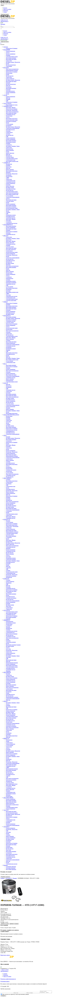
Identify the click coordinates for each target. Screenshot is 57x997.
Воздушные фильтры (11, 869)
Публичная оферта (5, 981)
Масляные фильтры (10, 868)
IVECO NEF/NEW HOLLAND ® (11, 414)
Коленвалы (8, 87)
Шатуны (8, 85)
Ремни (7, 74)
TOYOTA (5, 47)
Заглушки (8, 220)
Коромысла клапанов (11, 121)
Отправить (3, 995)
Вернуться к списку (5, 955)
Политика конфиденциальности (8, 979)
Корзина (3, 24)
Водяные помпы (10, 187)
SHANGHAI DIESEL (8, 797)
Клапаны (8, 89)
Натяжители (9, 155)
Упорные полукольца (11, 470)
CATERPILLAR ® (7, 106)
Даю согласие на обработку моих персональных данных (15, 994)
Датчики (8, 133)
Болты (7, 63)
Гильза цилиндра (10, 78)
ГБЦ (7, 100)
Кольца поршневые (10, 53)
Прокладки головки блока (12, 804)
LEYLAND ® (6, 610)
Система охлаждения (11, 300)
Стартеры (8, 567)
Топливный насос (10, 431)
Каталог (5, 7)
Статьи (5, 12)
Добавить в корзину (14, 923)
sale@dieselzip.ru (4, 21)
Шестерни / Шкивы (10, 107)
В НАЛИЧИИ (6, 49)
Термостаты (9, 60)
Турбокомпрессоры (10, 160)
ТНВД (7, 177)
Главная (2, 878)
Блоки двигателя (10, 153)
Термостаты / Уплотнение (12, 526)
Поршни (8, 55)
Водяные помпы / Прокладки (13, 62)
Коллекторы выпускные (12, 120)
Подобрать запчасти (5, 876)
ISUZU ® (5, 383)
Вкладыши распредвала (11, 118)
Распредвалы (9, 73)
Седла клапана (9, 124)
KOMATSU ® (6, 519)
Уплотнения (9, 66)
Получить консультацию (6, 936)
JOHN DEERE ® (7, 478)
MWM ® (5, 701)
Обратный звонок (4, 14)
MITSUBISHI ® (7, 672)
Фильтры (8, 172)
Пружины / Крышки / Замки (13, 146)
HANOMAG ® (6, 315)
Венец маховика (10, 150)
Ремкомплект (9, 740)
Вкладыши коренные (11, 58)
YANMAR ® (6, 826)
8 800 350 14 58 (4, 20)
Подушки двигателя (11, 249)
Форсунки (8, 606)
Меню (2, 5)
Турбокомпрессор (10, 632)
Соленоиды (9, 144)
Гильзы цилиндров (10, 51)
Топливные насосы (10, 114)
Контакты (5, 10)
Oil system (8, 649)
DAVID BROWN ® (8, 224)
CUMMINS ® (6, 162)
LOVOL (5, 95)
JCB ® (4, 435)
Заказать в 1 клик (5, 923)
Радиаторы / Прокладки (11, 110)
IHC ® (4, 363)
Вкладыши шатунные (11, 59)
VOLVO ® (5, 810)
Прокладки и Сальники (11, 48)
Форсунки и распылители (12, 69)
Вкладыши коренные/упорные (13, 644)
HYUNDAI (6, 67)
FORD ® (5, 301)
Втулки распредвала (11, 65)
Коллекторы (9, 471)
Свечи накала (9, 132)
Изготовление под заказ (11, 104)
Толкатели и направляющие (12, 128)
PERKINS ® (6, 738)
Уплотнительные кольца (12, 56)
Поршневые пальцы (11, 142)
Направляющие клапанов (12, 531)
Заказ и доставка (7, 9)
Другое (8, 52)
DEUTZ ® (5, 235)
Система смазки (10, 157)
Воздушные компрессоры (12, 161)
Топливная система (10, 182)
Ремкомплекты (9, 149)
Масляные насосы (10, 91)
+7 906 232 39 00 (4, 969)
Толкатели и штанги (11, 559)
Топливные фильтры (11, 866)
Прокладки (8, 166)
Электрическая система (11, 223)
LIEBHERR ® (6, 620)
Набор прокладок (10, 803)
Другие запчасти (7, 103)
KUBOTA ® (6, 578)
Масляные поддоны (11, 188)
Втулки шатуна (9, 76)
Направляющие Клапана (12, 70)
